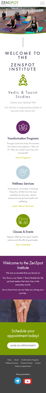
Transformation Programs (30, 360)
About (16, 360)
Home (9, 360)
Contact (38, 363)
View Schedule (23, 244)
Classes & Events (26, 363)
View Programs (23, 157)
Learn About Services (23, 206)
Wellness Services (11, 363)
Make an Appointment (23, 345)
